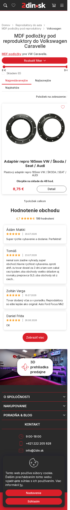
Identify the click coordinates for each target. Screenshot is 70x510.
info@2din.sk (35, 450)
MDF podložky (11, 54)
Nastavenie (33, 493)
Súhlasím (34, 501)
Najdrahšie (12, 87)
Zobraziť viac (35, 337)
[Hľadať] (5, 5)
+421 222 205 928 (38, 443)
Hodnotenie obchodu (35, 210)
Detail (51, 189)
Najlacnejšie (43, 80)
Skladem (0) (14, 73)
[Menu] (62, 5)
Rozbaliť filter (33, 60)
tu (21, 485)
